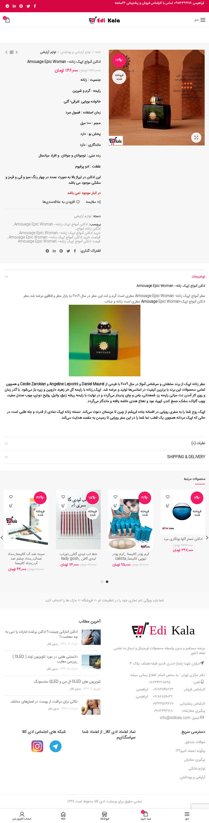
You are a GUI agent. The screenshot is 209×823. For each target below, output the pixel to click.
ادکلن (49, 296)
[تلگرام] (7, 6)
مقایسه (91, 202)
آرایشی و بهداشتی (192, 777)
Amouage (149, 302)
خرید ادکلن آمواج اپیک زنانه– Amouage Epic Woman (59, 233)
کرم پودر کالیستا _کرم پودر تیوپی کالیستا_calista (130, 556)
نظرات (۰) (198, 443)
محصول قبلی (16, 52)
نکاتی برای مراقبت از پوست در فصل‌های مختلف (44, 702)
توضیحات (198, 277)
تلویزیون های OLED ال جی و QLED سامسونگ (67, 682)
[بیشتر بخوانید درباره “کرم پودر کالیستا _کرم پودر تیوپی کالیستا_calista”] (115, 505)
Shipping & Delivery (186, 457)
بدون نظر (52, 643)
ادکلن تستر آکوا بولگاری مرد (183, 539)
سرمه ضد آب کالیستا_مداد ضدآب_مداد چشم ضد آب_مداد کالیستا (26, 559)
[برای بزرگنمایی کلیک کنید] (196, 137)
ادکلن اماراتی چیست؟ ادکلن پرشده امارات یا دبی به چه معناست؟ (41, 634)
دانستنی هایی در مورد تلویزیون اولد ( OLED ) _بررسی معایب (45, 659)
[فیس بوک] (35, 6)
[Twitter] (28, 6)
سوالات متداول (194, 742)
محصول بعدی (6, 52)
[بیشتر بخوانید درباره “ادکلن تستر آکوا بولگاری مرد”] (167, 505)
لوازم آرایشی (48, 52)
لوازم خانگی (197, 769)
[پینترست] (21, 6)
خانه (98, 52)
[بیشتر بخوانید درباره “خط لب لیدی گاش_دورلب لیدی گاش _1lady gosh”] (63, 505)
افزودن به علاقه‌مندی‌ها (59, 202)
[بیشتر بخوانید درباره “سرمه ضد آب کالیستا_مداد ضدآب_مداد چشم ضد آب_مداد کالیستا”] (10, 505)
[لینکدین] (14, 6)
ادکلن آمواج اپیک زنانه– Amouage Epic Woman (51, 224)
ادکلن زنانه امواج (88, 229)
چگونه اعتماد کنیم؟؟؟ (190, 751)
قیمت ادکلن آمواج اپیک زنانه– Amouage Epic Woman (59, 242)
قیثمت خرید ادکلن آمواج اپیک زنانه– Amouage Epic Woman (54, 237)
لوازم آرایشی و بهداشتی (75, 52)
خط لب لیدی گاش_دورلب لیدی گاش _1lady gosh (78, 556)
